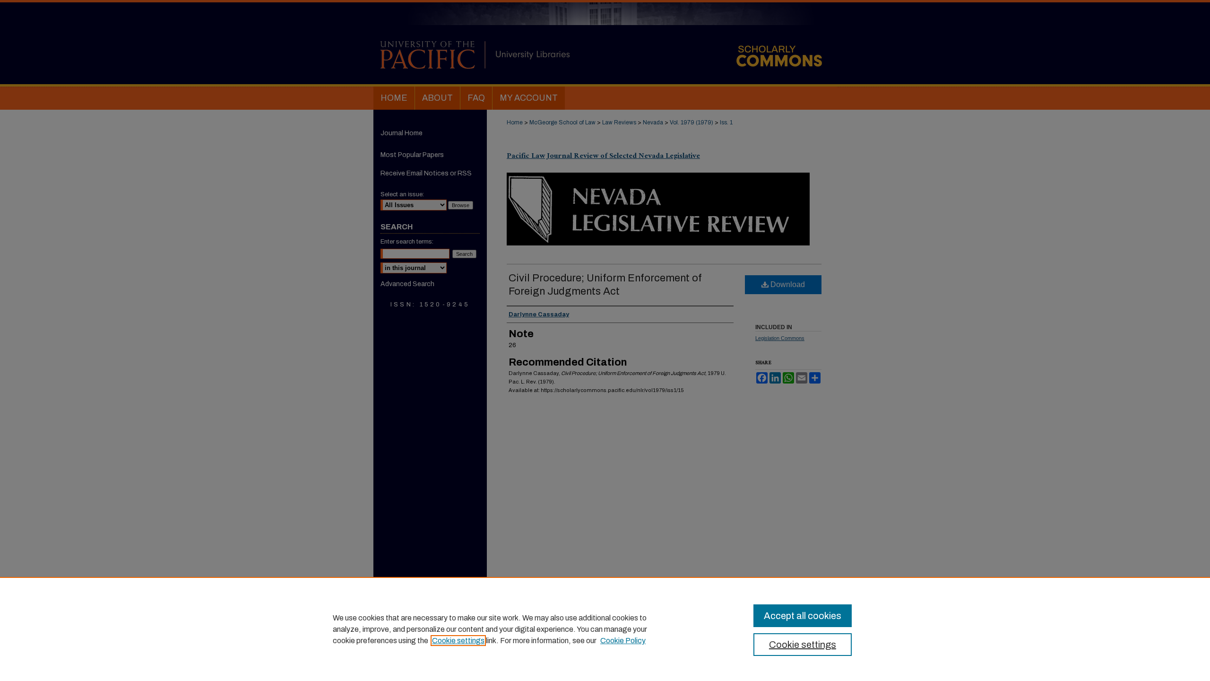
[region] (605, 629)
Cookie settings (458, 641)
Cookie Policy (623, 641)
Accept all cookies (802, 616)
